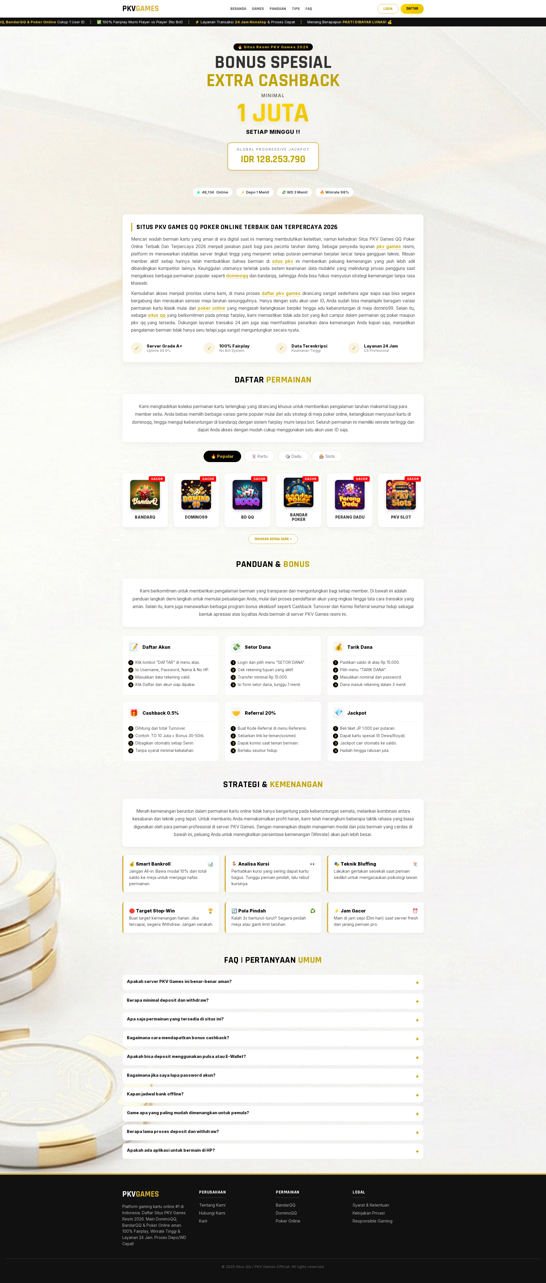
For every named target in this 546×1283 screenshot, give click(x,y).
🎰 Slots (327, 456)
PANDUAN (278, 8)
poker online (211, 308)
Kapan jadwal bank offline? (155, 1093)
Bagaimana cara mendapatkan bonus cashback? (178, 1037)
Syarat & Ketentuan (371, 1205)
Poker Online (288, 1220)
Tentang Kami (212, 1205)
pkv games (389, 246)
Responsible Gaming (372, 1220)
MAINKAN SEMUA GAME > (273, 539)
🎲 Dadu (293, 456)
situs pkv (282, 261)
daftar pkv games (281, 293)
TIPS (296, 8)
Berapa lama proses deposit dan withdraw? (173, 1131)
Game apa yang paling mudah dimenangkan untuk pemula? (188, 1112)
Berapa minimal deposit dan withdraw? (168, 1000)
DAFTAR (412, 8)
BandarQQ (285, 1205)
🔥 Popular (222, 456)
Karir (203, 1220)
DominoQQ (286, 1213)
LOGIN (387, 9)
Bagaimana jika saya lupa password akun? (171, 1075)
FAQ (308, 8)
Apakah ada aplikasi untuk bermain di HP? (171, 1150)
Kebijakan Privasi (369, 1213)
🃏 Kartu (259, 456)
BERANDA (238, 8)
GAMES (258, 8)
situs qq (157, 315)
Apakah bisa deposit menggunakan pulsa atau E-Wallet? (186, 1056)
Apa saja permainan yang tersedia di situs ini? (175, 1018)
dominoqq (237, 275)
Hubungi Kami (212, 1213)
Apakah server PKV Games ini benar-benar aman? (179, 981)
